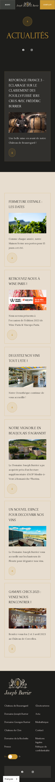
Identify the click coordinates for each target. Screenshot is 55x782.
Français (9, 779)
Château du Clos (12, 730)
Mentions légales (40, 738)
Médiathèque (41, 722)
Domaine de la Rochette (16, 738)
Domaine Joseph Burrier (16, 714)
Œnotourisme (42, 705)
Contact (39, 730)
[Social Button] (23, 50)
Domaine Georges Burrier (17, 722)
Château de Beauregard (16, 705)
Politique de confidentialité (42, 746)
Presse (7, 746)
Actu (37, 714)
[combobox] (11, 779)
